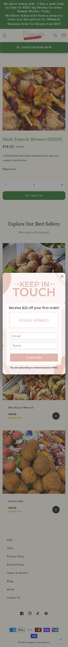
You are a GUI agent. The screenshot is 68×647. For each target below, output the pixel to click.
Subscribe (34, 358)
